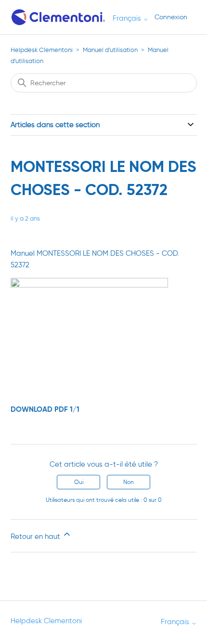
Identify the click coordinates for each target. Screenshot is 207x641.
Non (128, 481)
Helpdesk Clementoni (42, 49)
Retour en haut (36, 536)
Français (128, 18)
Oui (78, 481)
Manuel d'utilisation (110, 49)
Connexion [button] (171, 17)
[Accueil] (59, 17)
